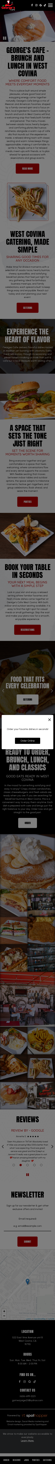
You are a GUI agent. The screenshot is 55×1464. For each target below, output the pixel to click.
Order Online (27, 740)
